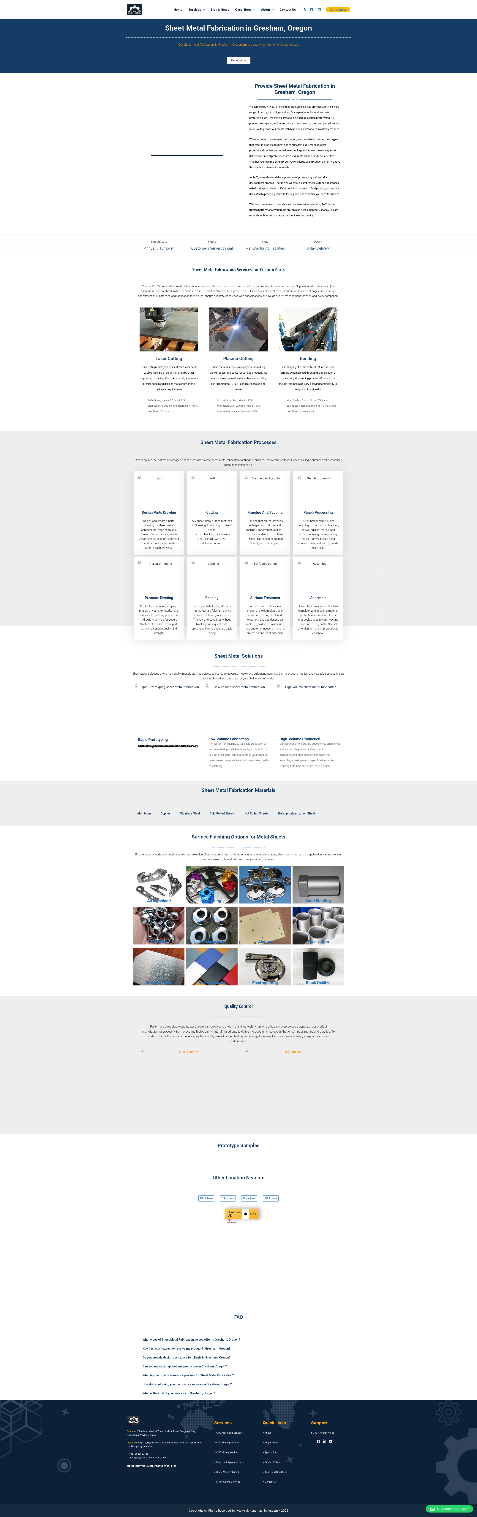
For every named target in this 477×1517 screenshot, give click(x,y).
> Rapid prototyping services (229, 1462)
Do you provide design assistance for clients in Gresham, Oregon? (186, 1357)
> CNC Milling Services (226, 1452)
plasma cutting (258, 378)
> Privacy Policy (271, 1462)
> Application (270, 1452)
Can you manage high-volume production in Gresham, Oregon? (185, 1366)
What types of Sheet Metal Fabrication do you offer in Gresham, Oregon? (191, 1339)
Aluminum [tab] (144, 813)
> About (267, 1432)
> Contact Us (270, 1481)
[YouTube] (330, 1441)
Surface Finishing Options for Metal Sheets (238, 837)
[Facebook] (311, 9)
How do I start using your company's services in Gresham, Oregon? (187, 1384)
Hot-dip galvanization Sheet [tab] (296, 813)
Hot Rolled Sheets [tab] (256, 813)
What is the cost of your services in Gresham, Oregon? (179, 1393)
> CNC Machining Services (228, 1432)
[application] (203, 9)
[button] (304, 9)
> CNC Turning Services (226, 1442)
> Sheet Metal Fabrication (227, 1472)
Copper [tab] (165, 813)
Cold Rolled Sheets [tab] (222, 813)
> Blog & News (270, 1442)
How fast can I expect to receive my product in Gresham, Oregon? (186, 1348)
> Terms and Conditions (275, 1472)
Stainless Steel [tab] (190, 813)
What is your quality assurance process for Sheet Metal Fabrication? (188, 1375)
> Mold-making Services (227, 1481)
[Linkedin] (319, 9)
